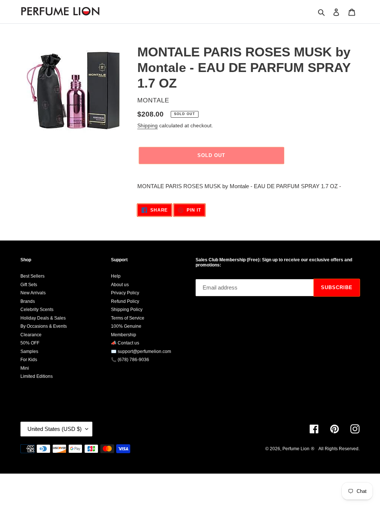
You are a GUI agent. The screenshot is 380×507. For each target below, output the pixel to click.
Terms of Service (127, 318)
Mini (24, 368)
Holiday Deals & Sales (43, 318)
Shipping (147, 125)
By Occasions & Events (43, 326)
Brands (27, 301)
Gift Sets (28, 284)
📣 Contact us (125, 343)
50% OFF (29, 343)
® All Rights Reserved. (335, 448)
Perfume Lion (295, 448)
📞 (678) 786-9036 (130, 359)
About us (120, 284)
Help (116, 276)
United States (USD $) (54, 429)
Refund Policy (125, 301)
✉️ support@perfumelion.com (141, 351)
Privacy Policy (125, 292)
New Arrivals (33, 292)
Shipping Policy (126, 309)
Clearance (31, 334)
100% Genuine (126, 326)
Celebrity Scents (36, 309)
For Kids (28, 359)
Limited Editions (36, 376)
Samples (29, 351)
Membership (123, 334)
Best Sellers (32, 276)
